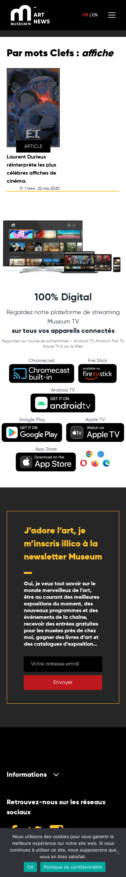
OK (30, 867)
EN (94, 15)
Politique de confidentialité (73, 867)
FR (85, 15)
